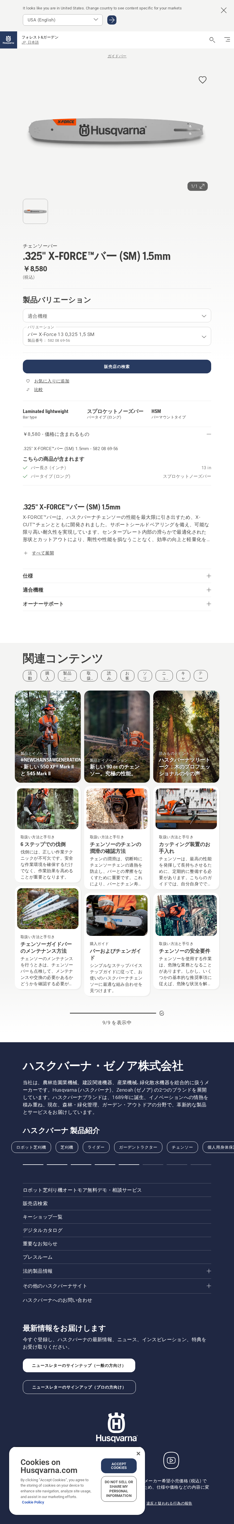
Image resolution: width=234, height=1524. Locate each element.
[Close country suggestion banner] (223, 10)
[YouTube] (171, 1460)
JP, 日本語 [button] (30, 42)
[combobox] (117, 315)
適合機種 (38, 316)
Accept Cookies (119, 1466)
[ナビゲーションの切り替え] (227, 40)
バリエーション (41, 327)
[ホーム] (8, 39)
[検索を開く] (212, 40)
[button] (202, 80)
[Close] (138, 1453)
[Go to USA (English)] (111, 20)
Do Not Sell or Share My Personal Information (119, 1489)
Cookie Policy (33, 1502)
